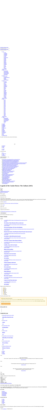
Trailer (3, 147)
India (5, 87)
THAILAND (4, 132)
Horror (5, 61)
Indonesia (5, 86)
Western (5, 68)
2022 (5, 103)
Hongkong (5, 85)
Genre (3, 51)
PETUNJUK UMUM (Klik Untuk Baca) (7, 214)
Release (5, 79)
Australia (5, 82)
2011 (4, 112)
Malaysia (5, 92)
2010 (5, 113)
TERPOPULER (4, 135)
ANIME (3, 124)
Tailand (5, 97)
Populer (3, 75)
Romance (5, 64)
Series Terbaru (6, 71)
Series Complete (6, 73)
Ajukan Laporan (23, 364)
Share (5, 192)
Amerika (5, 81)
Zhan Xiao (12, 203)
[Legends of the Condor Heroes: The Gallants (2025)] (8, 211)
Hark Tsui (4, 201)
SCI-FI (3, 127)
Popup (3, 149)
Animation (5, 54)
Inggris (5, 88)
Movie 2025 (4, 394)
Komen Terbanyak (6, 77)
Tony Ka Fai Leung (7, 203)
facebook (3, 351)
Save (7, 192)
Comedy (5, 55)
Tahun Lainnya (4, 116)
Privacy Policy (6, 120)
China (1, 191)
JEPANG (3, 130)
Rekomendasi (6, 118)
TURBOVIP (4, 153)
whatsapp (3, 353)
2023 (5, 102)
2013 (5, 110)
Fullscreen (3, 145)
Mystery (5, 63)
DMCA (5, 121)
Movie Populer (4, 393)
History (5, 60)
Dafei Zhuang (16, 203)
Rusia (5, 95)
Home (1, 383)
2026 (5, 99)
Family (5, 59)
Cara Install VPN (6, 119)
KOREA (3, 131)
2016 (5, 108)
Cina (4, 83)
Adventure (5, 53)
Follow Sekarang (23, 359)
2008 (5, 114)
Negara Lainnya (4, 98)
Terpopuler (5, 76)
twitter (3, 352)
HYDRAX (3, 155)
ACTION (3, 123)
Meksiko (5, 93)
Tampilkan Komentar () (6, 303)
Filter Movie (2, 382)
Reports (3, 146)
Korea (5, 91)
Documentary (6, 57)
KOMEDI (3, 126)
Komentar (6, 383)
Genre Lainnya (4, 69)
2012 (5, 111)
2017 (5, 107)
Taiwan (5, 96)
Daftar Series (6, 70)
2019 (5, 105)
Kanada (5, 90)
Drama (5, 58)
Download (3, 383)
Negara (3, 80)
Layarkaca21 (5, 408)
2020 (5, 104)
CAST (3, 154)
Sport (5, 65)
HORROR (3, 125)
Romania (5, 94)
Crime (5, 56)
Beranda (3, 391)
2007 (5, 115)
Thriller (5, 66)
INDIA (3, 129)
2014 (5, 109)
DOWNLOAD (2, 192)
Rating (5, 78)
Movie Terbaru (4, 392)
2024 (5, 101)
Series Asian (6, 74)
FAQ (5, 122)
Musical (5, 62)
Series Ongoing (6, 72)
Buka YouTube (23, 370)
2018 (5, 106)
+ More (3, 117)
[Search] (9, 48)
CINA (3, 128)
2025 (5, 100)
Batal (5, 382)
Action (5, 52)
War (4, 67)
